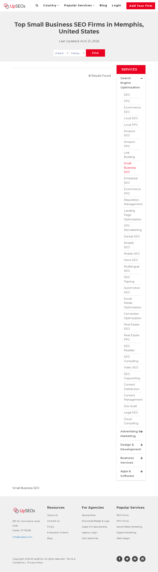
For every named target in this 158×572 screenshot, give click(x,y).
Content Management (132, 397)
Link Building (129, 155)
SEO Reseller (129, 348)
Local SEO (131, 118)
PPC (127, 101)
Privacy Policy (35, 562)
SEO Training (129, 279)
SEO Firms (123, 515)
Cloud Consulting (131, 421)
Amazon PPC (129, 144)
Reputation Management (132, 202)
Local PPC (131, 125)
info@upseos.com (22, 536)
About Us (52, 515)
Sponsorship (89, 515)
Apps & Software (127, 473)
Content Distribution (132, 387)
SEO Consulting (131, 359)
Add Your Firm (140, 6)
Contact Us (53, 520)
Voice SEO (131, 260)
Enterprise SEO (131, 180)
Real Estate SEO (132, 326)
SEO (127, 94)
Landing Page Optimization (132, 215)
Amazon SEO (129, 133)
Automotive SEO (132, 290)
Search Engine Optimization (130, 82)
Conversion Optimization (132, 316)
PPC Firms (123, 520)
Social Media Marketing (129, 526)
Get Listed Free (90, 538)
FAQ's (50, 526)
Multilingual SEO (131, 269)
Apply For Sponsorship (94, 526)
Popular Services (78, 5)
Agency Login (89, 532)
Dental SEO (132, 236)
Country (50, 5)
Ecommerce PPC (132, 191)
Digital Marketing (126, 532)
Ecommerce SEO (132, 109)
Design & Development (130, 447)
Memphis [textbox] (77, 53)
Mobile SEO (132, 253)
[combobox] (61, 53)
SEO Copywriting (132, 376)
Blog (103, 5)
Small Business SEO (130, 168)
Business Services (127, 460)
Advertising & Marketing (130, 433)
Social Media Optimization (132, 303)
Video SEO (131, 367)
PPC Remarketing (132, 228)
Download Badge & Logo (95, 520)
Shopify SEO (129, 245)
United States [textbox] (62, 53)
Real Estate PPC (132, 337)
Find (95, 53)
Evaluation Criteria (57, 532)
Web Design (123, 538)
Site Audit (130, 406)
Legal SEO (131, 412)
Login (116, 5)
